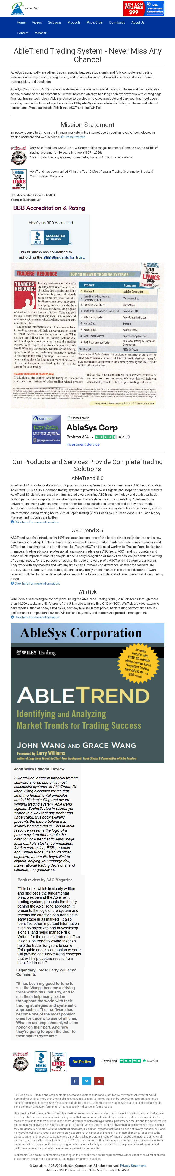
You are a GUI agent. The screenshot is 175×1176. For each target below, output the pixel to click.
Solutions (54, 22)
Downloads (117, 22)
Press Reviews (74, 137)
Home (21, 22)
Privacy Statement (133, 1166)
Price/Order (95, 22)
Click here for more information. (37, 522)
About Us (137, 22)
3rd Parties (82, 1062)
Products (74, 22)
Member (40, 33)
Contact (22, 33)
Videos (37, 22)
